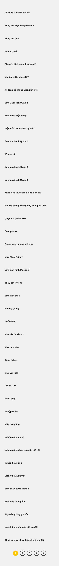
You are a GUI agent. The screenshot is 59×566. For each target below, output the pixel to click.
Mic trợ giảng (12, 308)
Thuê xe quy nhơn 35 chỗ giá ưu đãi (24, 540)
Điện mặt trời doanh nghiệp (19, 128)
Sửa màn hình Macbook (17, 270)
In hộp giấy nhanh (14, 437)
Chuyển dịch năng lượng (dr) (20, 64)
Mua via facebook (14, 334)
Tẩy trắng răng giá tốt (16, 514)
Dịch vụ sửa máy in (15, 476)
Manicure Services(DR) (17, 77)
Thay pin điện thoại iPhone (19, 25)
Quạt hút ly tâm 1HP (15, 218)
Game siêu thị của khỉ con (19, 244)
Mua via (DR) (11, 373)
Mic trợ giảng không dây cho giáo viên (25, 205)
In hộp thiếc (11, 411)
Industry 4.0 (11, 51)
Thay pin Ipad (12, 38)
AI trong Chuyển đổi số (17, 12)
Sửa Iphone (11, 231)
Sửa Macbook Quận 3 (16, 180)
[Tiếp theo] (43, 553)
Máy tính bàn (12, 347)
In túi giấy (10, 398)
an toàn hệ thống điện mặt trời (21, 90)
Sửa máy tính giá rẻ (15, 501)
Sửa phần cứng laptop (17, 489)
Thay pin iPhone (13, 283)
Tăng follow (11, 360)
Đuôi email (10, 321)
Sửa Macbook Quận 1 (16, 141)
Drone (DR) (11, 386)
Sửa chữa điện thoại (16, 115)
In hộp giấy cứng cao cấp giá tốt (22, 450)
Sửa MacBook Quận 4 (16, 167)
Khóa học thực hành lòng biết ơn (23, 193)
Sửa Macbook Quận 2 (16, 103)
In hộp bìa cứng (13, 463)
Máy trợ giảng (12, 424)
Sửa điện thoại (12, 296)
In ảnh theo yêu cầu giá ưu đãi (21, 527)
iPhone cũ (10, 154)
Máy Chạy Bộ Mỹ (14, 257)
